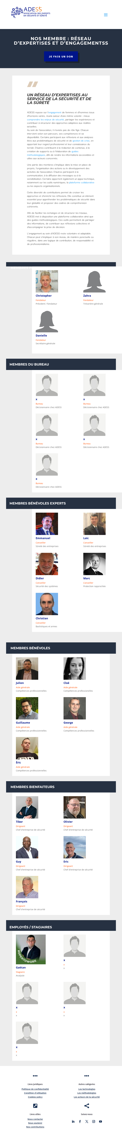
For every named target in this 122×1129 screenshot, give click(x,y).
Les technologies (86, 1089)
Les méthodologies (86, 1093)
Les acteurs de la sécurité (87, 1097)
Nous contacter (35, 1119)
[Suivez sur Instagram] (93, 1121)
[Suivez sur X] (87, 1121)
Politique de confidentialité (35, 1089)
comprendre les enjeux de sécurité (45, 119)
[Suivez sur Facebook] (80, 1121)
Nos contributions (35, 1126)
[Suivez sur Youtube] (100, 1121)
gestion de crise (81, 140)
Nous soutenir (35, 1123)
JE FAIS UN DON (61, 56)
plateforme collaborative (81, 182)
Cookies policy (35, 1097)
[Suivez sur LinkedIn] (73, 1121)
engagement (54, 112)
